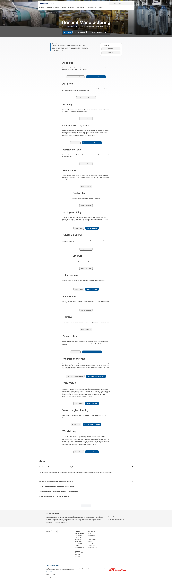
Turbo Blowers (92, 539)
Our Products (78, 535)
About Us (77, 556)
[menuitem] (41, 7)
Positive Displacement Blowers (91, 535)
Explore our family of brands (53, 565)
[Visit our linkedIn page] (52, 531)
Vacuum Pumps (92, 545)
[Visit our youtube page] (56, 531)
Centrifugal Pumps (92, 547)
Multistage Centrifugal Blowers (93, 542)
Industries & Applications (78, 538)
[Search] (110, 3)
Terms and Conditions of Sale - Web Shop (80, 553)
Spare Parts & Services (78, 544)
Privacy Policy (49, 572)
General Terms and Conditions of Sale (79, 548)
